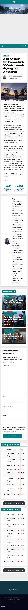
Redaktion (17, 603)
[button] (22, 46)
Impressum (3, 603)
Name (5, 397)
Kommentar (7, 365)
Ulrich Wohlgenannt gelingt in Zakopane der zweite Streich (18, 188)
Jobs (22, 603)
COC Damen (6, 296)
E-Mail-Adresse (8, 406)
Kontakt (3, 606)
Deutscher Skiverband (9, 331)
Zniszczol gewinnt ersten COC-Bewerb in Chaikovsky (9, 188)
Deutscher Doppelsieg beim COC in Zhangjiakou (14, 336)
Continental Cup (8, 298)
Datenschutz (11, 603)
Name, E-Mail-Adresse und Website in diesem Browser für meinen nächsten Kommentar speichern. (14, 429)
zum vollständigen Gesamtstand (14, 503)
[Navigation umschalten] (25, 46)
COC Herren (5, 55)
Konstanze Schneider (17, 76)
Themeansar (18, 599)
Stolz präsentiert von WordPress (12, 597)
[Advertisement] (14, 29)
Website (5, 415)
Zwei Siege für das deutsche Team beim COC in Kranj (13, 319)
